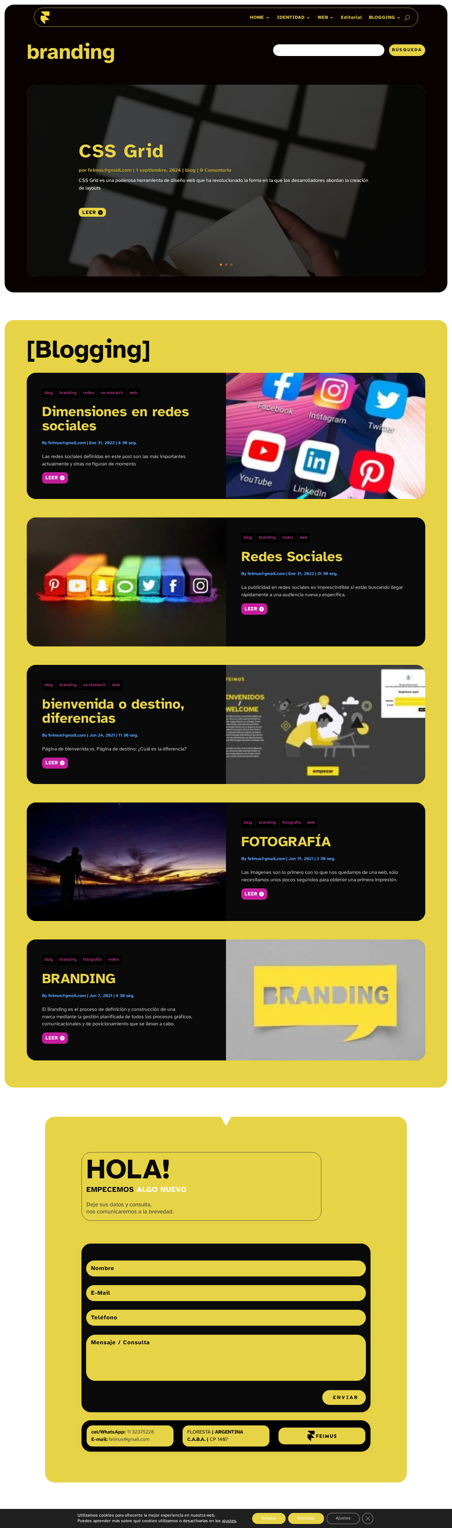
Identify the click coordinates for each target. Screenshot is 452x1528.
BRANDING (79, 979)
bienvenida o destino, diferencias (113, 712)
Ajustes (343, 1518)
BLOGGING (382, 17)
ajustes (229, 1521)
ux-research (112, 393)
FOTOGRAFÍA (286, 842)
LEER (52, 478)
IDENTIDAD (291, 17)
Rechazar (306, 1518)
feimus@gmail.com (110, 170)
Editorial (351, 17)
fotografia (291, 822)
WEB (323, 17)
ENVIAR (346, 1397)
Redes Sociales (292, 557)
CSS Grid (121, 152)
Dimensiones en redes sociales (115, 419)
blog (190, 170)
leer (89, 212)
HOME (257, 17)
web (133, 393)
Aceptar (268, 1518)
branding (68, 393)
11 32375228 (140, 1432)
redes (88, 393)
